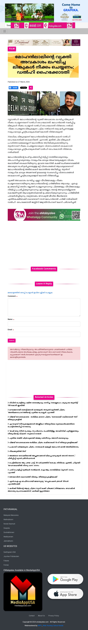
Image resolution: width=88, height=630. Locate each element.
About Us (41, 616)
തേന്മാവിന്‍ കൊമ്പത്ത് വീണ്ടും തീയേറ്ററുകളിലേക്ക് (33, 477)
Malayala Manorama (11, 515)
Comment (12, 296)
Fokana (6, 561)
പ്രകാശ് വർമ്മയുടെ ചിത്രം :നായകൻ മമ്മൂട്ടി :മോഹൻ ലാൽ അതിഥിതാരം (44, 447)
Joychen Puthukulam (11, 556)
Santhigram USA (10, 552)
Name (10, 319)
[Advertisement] (44, 242)
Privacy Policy (53, 616)
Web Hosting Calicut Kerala (53, 626)
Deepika (7, 528)
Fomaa (6, 565)
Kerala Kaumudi (9, 524)
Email (10, 330)
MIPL (40, 626)
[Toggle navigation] (5, 31)
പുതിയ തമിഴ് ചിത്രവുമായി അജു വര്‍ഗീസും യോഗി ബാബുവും (39, 438)
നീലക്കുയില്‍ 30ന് (17, 451)
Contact (32, 616)
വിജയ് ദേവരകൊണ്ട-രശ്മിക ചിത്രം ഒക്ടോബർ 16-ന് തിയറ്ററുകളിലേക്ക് (43, 443)
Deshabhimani (9, 532)
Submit (11, 341)
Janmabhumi (8, 541)
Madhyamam (8, 537)
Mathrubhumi (8, 519)
